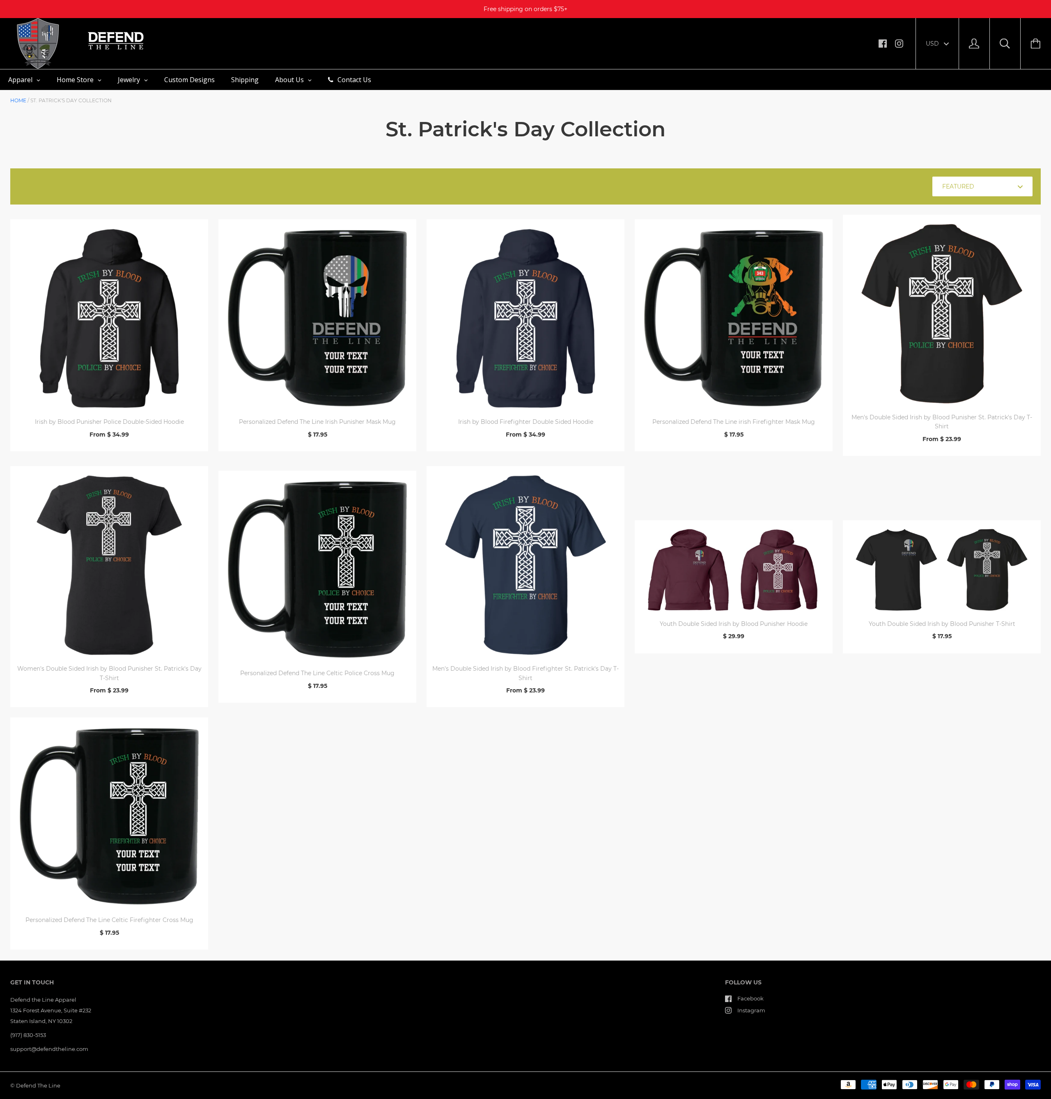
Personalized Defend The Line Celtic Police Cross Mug (317, 673)
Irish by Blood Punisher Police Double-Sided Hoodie (109, 421)
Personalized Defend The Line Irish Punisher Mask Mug (317, 421)
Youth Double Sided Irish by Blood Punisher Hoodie (734, 624)
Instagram (751, 1010)
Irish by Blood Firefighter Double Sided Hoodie (525, 421)
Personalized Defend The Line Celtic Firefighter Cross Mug (109, 920)
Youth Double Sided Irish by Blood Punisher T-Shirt (942, 624)
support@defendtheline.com (49, 1049)
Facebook (750, 998)
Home (18, 100)
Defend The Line (38, 1085)
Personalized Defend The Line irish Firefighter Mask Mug (733, 421)
